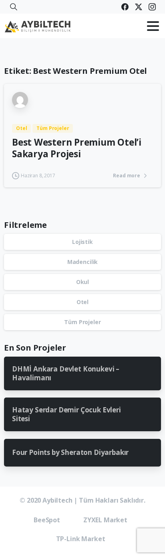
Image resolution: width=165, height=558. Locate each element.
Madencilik (82, 262)
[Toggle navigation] (153, 26)
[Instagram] (152, 6)
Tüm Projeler (82, 322)
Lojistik (82, 242)
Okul (82, 282)
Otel (82, 302)
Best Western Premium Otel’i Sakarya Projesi (76, 148)
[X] (138, 6)
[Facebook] (125, 6)
